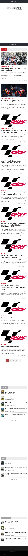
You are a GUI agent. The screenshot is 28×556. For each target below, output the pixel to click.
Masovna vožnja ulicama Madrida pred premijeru (14, 69)
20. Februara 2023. (23, 111)
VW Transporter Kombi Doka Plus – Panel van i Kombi (15, 538)
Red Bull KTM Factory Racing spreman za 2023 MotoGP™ (12, 101)
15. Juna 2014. (24, 236)
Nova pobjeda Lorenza (9, 318)
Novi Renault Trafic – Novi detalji (11, 521)
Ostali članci (14, 420)
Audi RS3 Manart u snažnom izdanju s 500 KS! (14, 462)
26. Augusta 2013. (23, 355)
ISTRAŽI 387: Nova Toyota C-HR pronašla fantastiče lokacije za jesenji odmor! (15, 391)
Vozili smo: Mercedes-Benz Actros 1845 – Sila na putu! (15, 526)
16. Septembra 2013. (22, 327)
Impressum (7, 554)
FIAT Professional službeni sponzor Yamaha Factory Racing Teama (13, 287)
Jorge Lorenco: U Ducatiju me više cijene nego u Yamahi (13, 131)
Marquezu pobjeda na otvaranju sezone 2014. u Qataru (12, 256)
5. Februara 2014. (23, 298)
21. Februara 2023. (23, 80)
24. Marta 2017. (23, 141)
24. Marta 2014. (23, 266)
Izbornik (14, 1)
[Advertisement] (14, 26)
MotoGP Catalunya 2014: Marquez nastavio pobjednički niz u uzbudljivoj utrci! (13, 225)
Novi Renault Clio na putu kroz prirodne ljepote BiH (15, 414)
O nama (2, 554)
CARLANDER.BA (11, 552)
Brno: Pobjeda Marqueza (10, 346)
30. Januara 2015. (23, 203)
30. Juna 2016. (24, 173)
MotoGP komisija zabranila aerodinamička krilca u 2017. (12, 162)
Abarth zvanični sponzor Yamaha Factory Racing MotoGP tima (13, 193)
